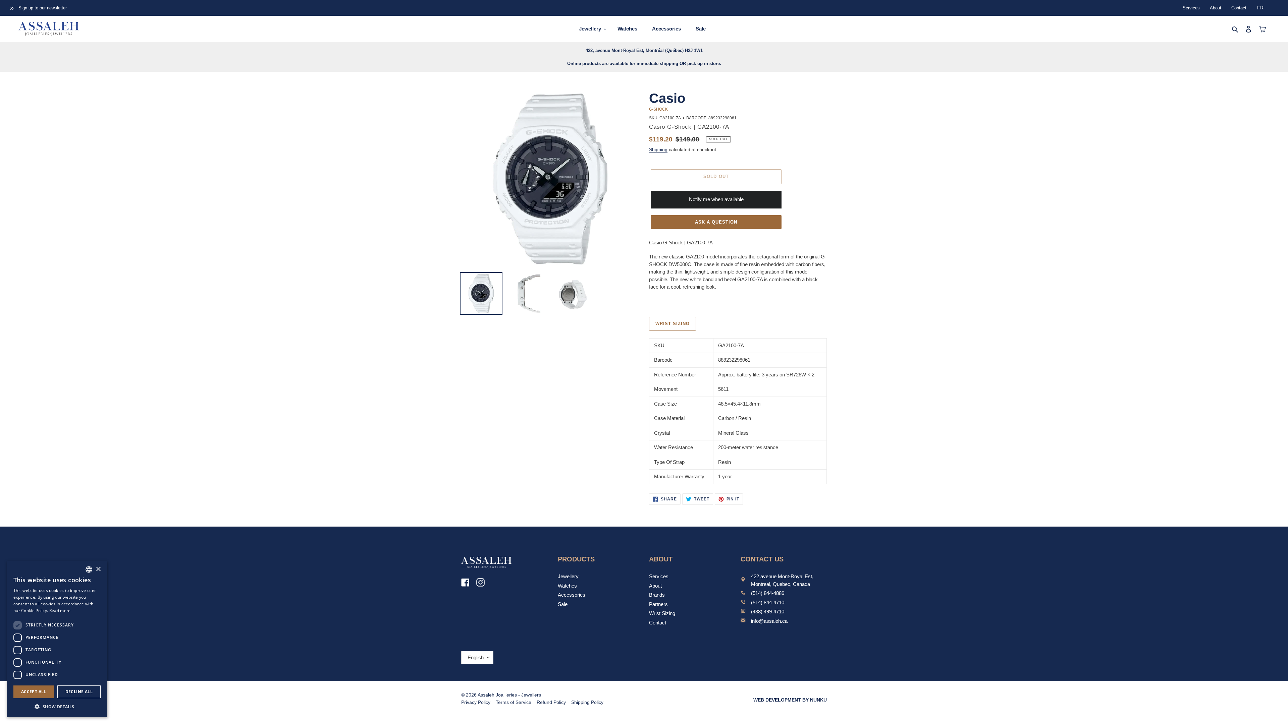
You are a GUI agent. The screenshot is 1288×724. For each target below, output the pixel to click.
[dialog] (57, 639)
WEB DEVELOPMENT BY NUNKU (790, 700)
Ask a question (716, 222)
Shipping (658, 149)
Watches (567, 586)
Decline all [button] (79, 692)
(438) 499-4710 (767, 611)
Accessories (571, 595)
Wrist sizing (672, 323)
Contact (1238, 7)
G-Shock (658, 109)
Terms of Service (513, 702)
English (476, 657)
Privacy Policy (475, 702)
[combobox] (89, 569)
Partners (658, 604)
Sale (563, 604)
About (1215, 7)
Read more (60, 610)
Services (1191, 7)
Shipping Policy (587, 702)
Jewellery (568, 576)
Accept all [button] (33, 692)
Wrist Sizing (662, 613)
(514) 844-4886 (767, 593)
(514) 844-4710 (767, 602)
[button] (57, 707)
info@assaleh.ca (769, 621)
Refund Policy (551, 702)
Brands (657, 595)
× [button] (98, 569)
